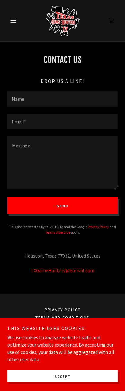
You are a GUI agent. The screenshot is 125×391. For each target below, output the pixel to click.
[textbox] (62, 99)
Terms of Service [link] (57, 232)
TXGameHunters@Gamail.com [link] (62, 270)
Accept (62, 376)
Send (62, 206)
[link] (62, 21)
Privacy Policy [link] (98, 226)
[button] (15, 21)
